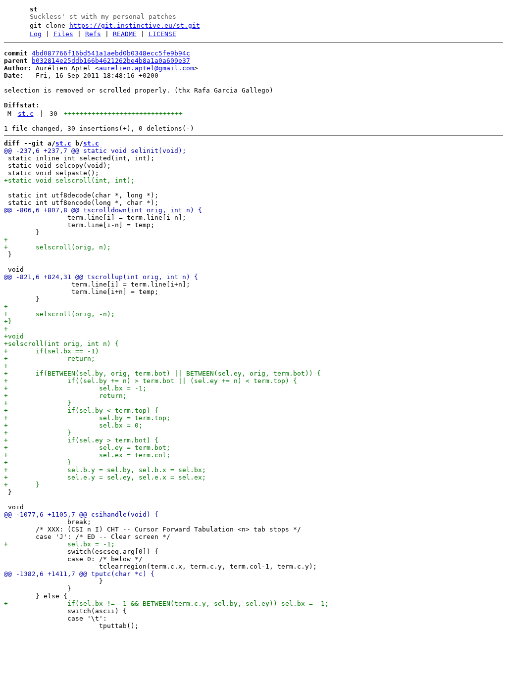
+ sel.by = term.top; (87, 418)
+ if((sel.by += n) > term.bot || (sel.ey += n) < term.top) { (150, 381)
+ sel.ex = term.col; (87, 455)
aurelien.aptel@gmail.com (146, 68)
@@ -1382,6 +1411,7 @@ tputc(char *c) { (79, 574)
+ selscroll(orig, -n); (59, 314)
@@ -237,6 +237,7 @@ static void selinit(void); (95, 150)
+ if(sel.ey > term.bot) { (81, 440)
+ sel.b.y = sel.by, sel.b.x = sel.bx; (105, 470)
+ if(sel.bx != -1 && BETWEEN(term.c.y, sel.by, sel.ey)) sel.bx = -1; (166, 603)
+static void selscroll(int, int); (69, 180)
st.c (26, 113)
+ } (37, 403)
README (125, 34)
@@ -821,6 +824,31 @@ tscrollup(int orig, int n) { (101, 277)
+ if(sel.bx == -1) (51, 351)
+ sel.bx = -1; (75, 388)
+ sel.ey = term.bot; (87, 447)
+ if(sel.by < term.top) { (81, 410)
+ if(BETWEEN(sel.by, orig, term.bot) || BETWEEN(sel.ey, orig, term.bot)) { (162, 373)
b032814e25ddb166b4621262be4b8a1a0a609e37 (111, 60)
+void (14, 336)
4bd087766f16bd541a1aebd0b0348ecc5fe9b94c (111, 53)
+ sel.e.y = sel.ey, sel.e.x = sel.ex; (105, 477)
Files (63, 34)
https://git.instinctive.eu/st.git (134, 25)
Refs (93, 34)
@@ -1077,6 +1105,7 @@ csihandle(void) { (81, 514)
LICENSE (162, 34)
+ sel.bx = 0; (73, 425)
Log (36, 34)
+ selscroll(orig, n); (57, 247)
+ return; (49, 358)
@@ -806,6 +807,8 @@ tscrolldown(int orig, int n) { (103, 210)
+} (8, 321)
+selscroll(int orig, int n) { (61, 343)
